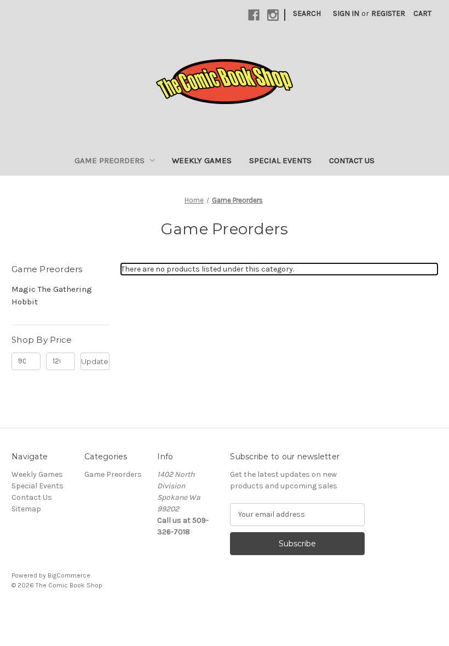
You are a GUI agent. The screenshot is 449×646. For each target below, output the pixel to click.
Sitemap (26, 509)
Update (94, 361)
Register (388, 13)
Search (307, 13)
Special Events (280, 160)
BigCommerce (69, 575)
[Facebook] (254, 15)
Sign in (346, 13)
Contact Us (352, 160)
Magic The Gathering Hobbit (51, 295)
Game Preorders (109, 160)
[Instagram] (273, 15)
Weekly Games (202, 160)
